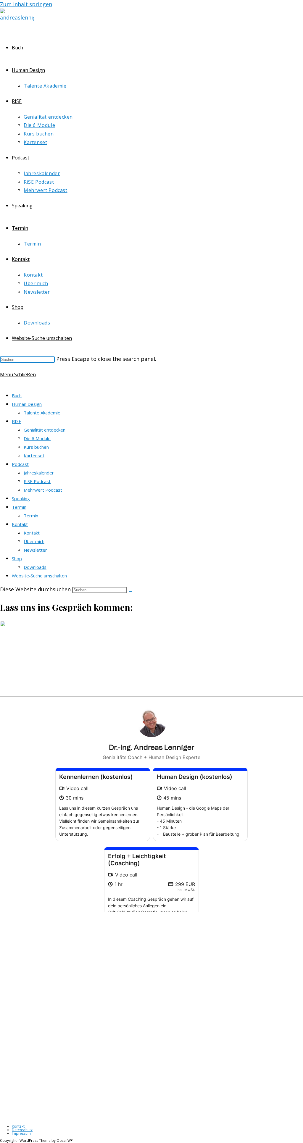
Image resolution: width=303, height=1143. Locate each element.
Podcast (20, 464)
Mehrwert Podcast (43, 490)
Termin (19, 507)
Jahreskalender (39, 473)
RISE (16, 421)
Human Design (27, 404)
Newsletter (35, 550)
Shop (17, 558)
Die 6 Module (37, 438)
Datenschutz (22, 1129)
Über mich (34, 541)
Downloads (35, 567)
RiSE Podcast (37, 481)
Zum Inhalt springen (26, 4)
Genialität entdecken (44, 430)
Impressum (21, 1133)
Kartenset (34, 456)
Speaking (21, 498)
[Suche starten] (130, 591)
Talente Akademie (42, 413)
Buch (17, 395)
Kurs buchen (36, 447)
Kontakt (20, 524)
